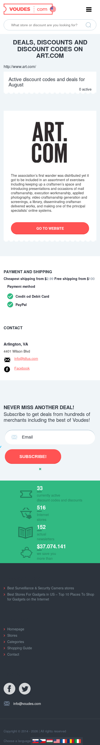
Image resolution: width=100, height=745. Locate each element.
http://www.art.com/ (20, 66)
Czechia (43, 741)
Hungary (50, 741)
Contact (13, 654)
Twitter (25, 689)
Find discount (88, 25)
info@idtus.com (26, 358)
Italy (78, 741)
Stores (12, 635)
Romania (71, 741)
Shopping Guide (19, 647)
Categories (15, 641)
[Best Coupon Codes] (30, 8)
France (64, 741)
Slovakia (36, 741)
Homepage (15, 628)
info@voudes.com (27, 703)
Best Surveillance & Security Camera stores (40, 587)
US (57, 741)
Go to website (50, 228)
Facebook (22, 368)
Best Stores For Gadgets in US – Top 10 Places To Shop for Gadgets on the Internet (50, 596)
